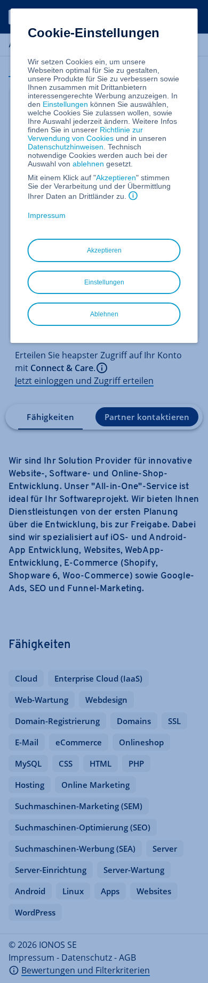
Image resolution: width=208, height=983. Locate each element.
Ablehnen (104, 314)
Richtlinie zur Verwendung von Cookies (85, 133)
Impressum (47, 215)
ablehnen (88, 163)
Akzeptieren (116, 177)
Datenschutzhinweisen (65, 146)
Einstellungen (65, 104)
